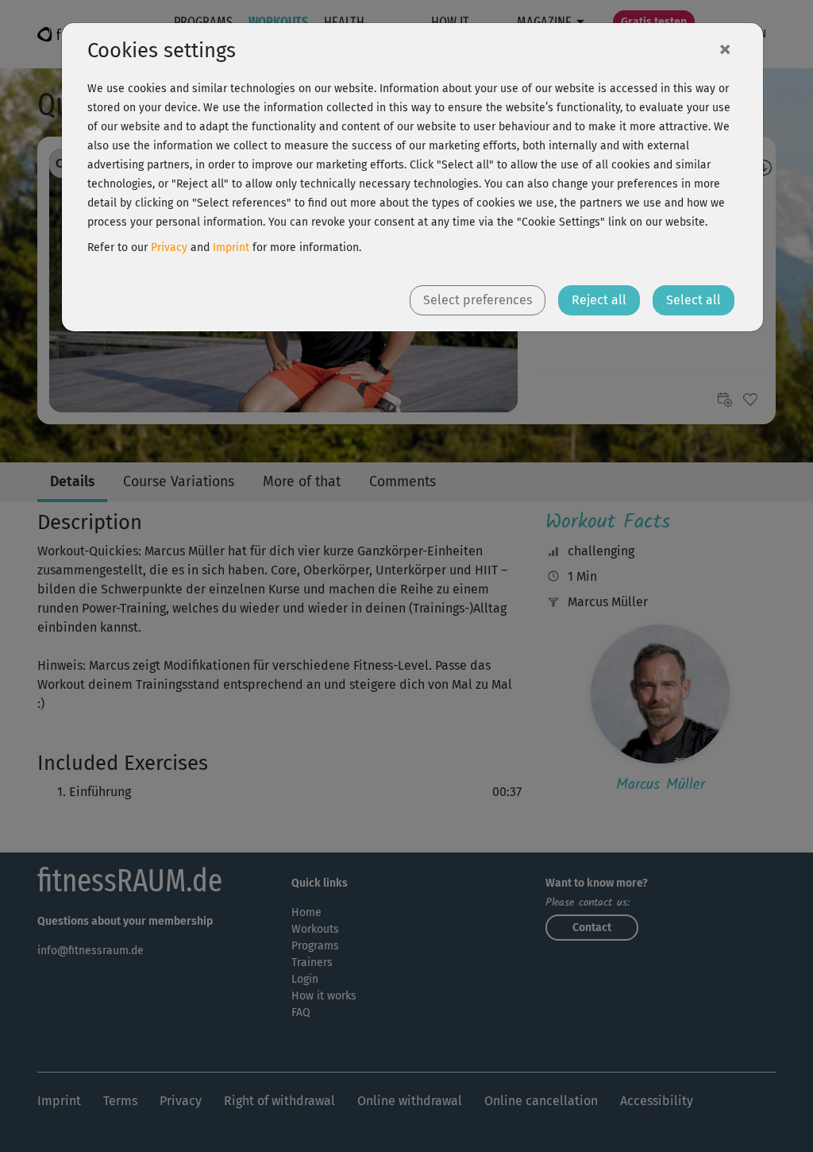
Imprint (231, 247)
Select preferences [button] (477, 299)
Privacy (169, 247)
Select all (693, 299)
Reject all (599, 299)
